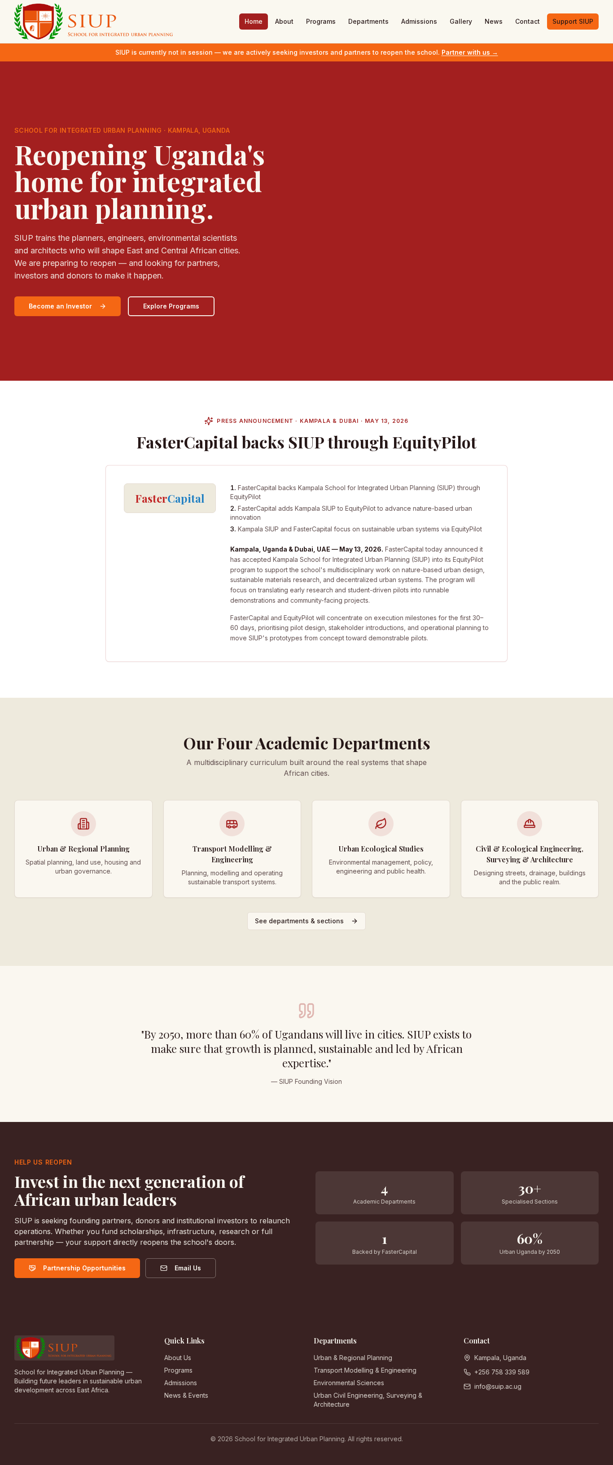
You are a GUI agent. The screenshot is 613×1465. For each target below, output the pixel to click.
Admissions (419, 21)
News (494, 21)
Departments (368, 21)
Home (254, 21)
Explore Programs (171, 306)
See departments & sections (299, 921)
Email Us (188, 1268)
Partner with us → (470, 52)
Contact (527, 21)
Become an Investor (60, 306)
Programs (321, 21)
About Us (177, 1357)
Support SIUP (572, 21)
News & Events (186, 1395)
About (284, 21)
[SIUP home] (94, 21)
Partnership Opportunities (84, 1268)
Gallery (461, 21)
